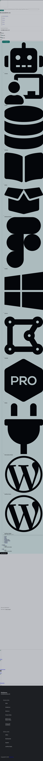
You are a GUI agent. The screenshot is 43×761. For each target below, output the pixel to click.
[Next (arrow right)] (1, 685)
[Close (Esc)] (0, 684)
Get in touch (8, 609)
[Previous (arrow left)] (0, 685)
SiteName (11, 757)
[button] (2, 35)
